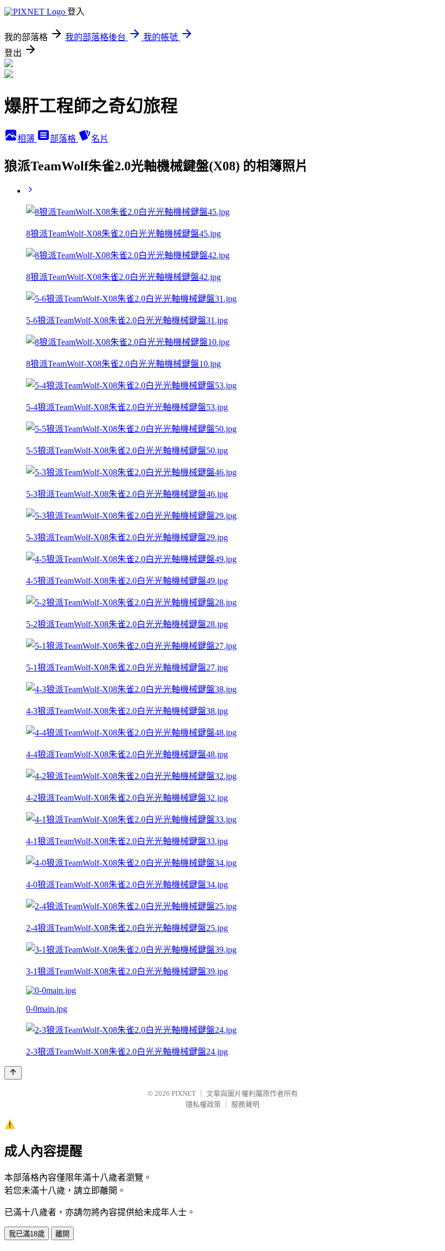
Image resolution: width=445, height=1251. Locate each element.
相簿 (27, 138)
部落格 (64, 138)
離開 (62, 1234)
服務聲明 (245, 1104)
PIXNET (183, 1093)
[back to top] (13, 1073)
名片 (100, 138)
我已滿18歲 (26, 1234)
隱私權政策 (203, 1104)
